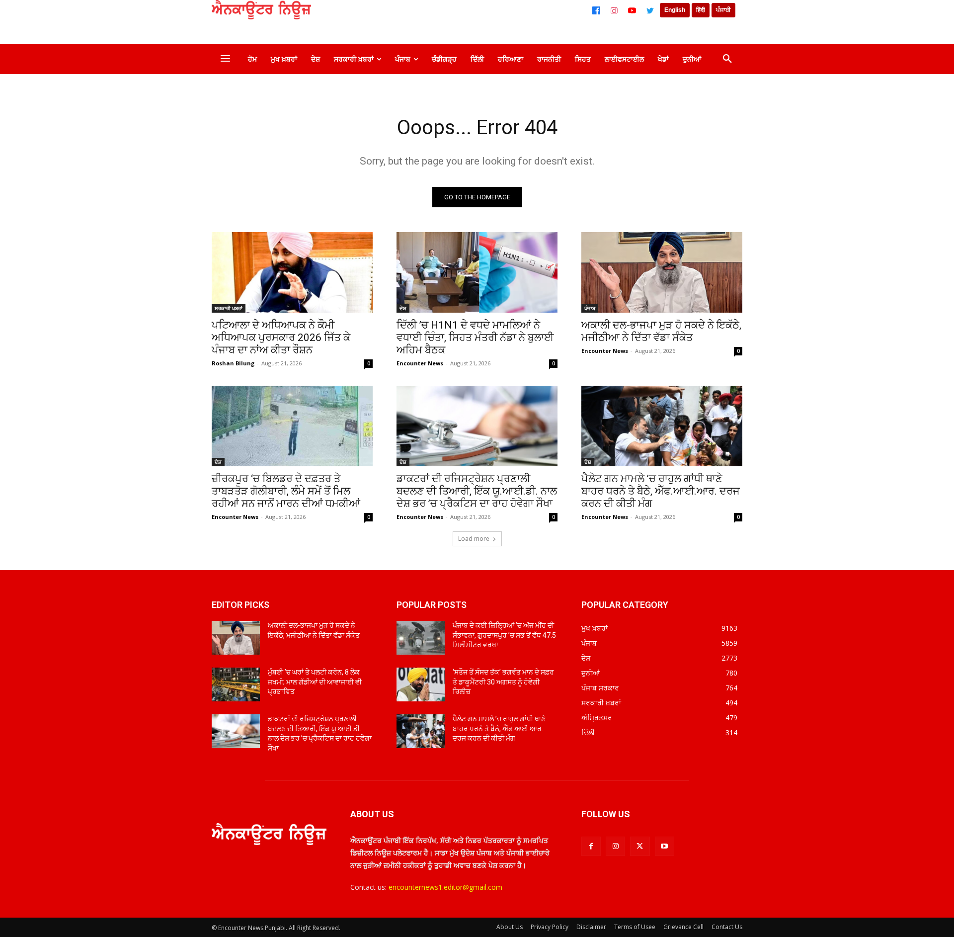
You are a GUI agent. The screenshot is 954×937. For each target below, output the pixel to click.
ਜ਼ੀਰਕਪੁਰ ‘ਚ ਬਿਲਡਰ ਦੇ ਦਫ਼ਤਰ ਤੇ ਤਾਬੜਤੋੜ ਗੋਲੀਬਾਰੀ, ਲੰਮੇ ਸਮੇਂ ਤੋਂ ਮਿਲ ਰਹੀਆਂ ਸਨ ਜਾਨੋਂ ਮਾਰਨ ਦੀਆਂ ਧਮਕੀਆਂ (286, 491)
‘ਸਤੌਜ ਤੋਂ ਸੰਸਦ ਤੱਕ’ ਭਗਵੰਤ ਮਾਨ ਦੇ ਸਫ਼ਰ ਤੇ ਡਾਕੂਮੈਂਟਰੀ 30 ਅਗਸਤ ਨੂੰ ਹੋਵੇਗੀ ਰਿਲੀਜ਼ (503, 681)
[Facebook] (596, 10)
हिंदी (700, 9)
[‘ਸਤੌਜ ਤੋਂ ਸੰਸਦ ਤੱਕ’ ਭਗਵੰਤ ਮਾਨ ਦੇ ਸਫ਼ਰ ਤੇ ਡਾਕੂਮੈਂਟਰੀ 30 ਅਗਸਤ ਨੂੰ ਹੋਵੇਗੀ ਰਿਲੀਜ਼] (421, 684)
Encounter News (420, 363)
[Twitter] (650, 10)
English (674, 9)
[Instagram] (614, 10)
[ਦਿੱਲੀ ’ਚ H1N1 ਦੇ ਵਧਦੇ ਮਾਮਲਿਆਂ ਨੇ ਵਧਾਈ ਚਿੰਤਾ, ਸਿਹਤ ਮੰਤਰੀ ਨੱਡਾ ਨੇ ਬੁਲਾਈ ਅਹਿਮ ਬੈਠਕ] (477, 272)
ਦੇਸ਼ (402, 308)
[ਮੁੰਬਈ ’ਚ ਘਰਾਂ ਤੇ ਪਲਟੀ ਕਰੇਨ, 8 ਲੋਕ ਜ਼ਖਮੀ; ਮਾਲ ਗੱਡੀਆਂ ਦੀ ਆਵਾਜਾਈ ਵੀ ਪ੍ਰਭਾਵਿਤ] (236, 684)
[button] (727, 59)
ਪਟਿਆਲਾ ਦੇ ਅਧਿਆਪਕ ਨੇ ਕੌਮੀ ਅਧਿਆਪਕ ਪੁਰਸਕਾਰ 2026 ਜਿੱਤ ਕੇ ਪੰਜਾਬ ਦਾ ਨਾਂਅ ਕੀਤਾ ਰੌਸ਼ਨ (281, 337)
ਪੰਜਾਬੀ (723, 9)
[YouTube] (632, 10)
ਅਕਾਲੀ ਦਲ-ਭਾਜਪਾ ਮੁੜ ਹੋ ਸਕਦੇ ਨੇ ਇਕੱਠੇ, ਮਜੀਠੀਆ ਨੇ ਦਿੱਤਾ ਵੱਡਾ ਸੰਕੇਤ (661, 331)
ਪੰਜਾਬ (589, 308)
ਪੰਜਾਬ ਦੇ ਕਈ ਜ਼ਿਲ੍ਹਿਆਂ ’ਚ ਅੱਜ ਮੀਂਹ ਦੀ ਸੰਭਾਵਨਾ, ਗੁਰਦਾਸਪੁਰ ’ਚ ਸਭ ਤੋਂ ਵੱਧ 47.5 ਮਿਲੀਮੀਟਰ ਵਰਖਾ (504, 635)
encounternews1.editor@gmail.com (445, 887)
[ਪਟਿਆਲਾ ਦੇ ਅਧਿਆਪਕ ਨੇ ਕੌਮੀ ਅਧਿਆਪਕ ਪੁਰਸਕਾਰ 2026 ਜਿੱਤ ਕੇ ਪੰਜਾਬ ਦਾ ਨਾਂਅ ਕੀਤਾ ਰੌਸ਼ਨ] (292, 272)
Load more (473, 538)
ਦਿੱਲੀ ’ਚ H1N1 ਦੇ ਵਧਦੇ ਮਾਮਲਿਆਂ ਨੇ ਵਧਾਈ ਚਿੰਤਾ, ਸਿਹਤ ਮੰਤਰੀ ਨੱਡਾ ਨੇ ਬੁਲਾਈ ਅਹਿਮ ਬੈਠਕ (475, 337)
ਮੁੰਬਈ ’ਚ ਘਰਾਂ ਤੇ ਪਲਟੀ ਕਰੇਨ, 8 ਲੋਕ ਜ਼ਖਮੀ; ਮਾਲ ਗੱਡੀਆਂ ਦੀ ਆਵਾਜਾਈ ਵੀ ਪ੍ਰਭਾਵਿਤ (315, 681)
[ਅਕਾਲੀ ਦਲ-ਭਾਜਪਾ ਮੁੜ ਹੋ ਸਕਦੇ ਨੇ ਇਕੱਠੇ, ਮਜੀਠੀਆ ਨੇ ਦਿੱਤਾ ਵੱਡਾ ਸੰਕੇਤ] (661, 272)
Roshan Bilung (233, 363)
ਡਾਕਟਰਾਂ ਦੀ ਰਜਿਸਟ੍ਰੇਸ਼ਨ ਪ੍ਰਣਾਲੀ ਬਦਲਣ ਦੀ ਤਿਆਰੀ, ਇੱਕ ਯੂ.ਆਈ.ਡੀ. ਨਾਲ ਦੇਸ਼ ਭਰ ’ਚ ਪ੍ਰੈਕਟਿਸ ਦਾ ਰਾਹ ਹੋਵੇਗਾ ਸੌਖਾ (477, 491)
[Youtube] (664, 846)
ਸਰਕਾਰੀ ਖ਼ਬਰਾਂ (228, 308)
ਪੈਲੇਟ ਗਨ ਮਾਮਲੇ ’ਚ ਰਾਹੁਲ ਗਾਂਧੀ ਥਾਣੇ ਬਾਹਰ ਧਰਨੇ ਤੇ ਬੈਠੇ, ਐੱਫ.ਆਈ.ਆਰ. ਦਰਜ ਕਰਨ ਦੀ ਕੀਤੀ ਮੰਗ (660, 491)
